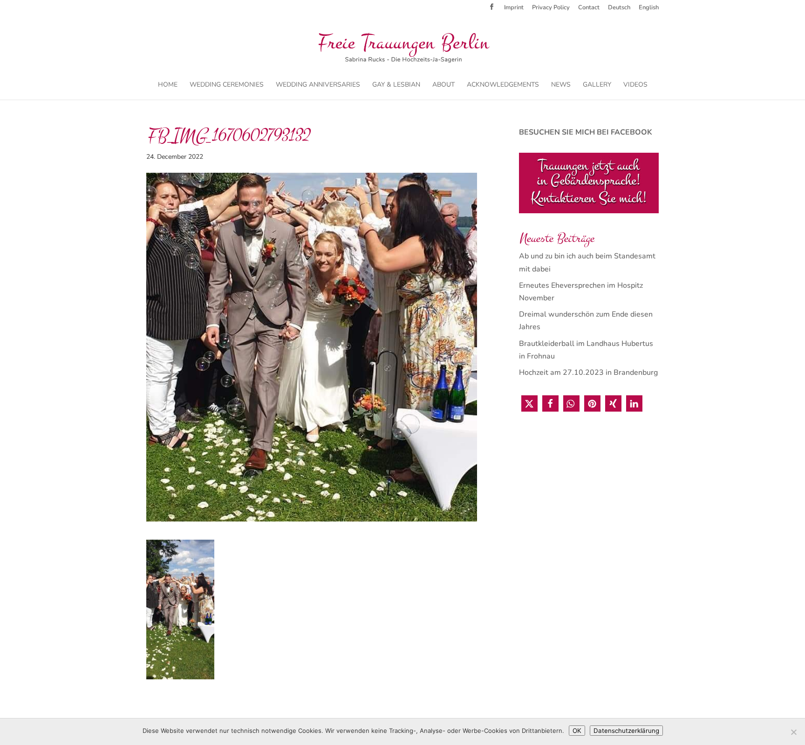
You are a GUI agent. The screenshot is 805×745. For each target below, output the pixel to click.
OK (577, 730)
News (561, 85)
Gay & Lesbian (396, 85)
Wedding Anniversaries (318, 85)
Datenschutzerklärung (626, 730)
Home (167, 85)
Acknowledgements (503, 85)
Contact (589, 8)
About (443, 85)
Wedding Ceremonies (227, 85)
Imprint (514, 8)
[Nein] (793, 732)
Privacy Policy (551, 8)
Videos (635, 85)
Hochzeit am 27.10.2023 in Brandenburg (588, 372)
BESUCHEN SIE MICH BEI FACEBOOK (585, 132)
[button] (529, 403)
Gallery (597, 85)
